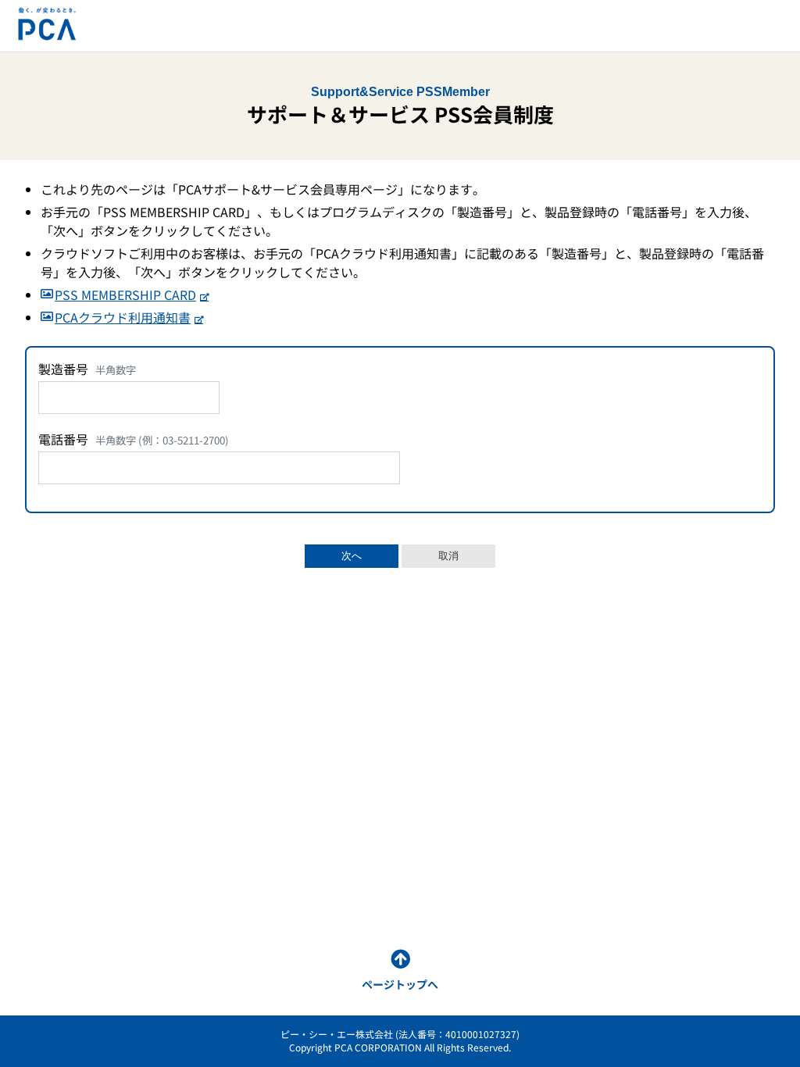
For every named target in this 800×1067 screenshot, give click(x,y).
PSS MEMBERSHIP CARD (125, 294)
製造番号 (87, 368)
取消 (448, 556)
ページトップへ (400, 984)
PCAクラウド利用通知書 (123, 317)
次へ (351, 556)
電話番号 (133, 439)
